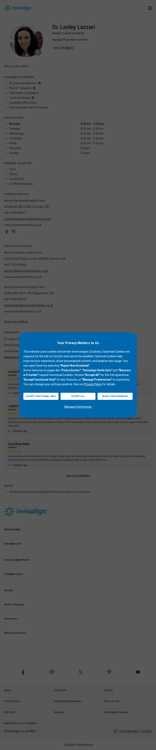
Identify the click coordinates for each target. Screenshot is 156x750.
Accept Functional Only (41, 396)
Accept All (78, 396)
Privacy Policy (93, 384)
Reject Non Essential (115, 396)
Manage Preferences (78, 406)
